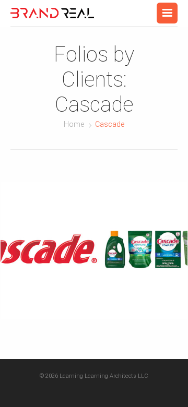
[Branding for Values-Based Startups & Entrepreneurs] (52, 13)
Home (74, 124)
